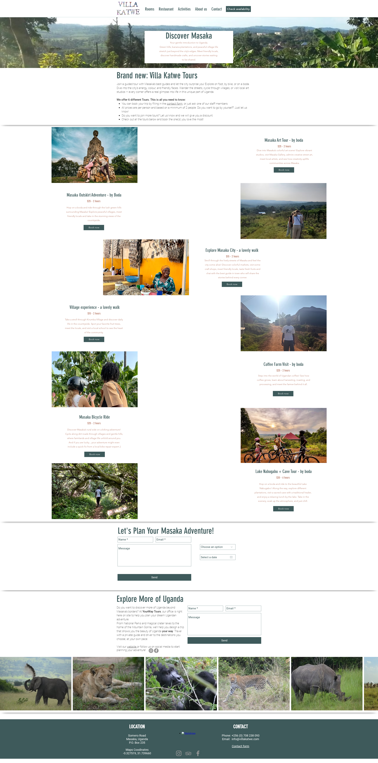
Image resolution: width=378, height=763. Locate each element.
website (132, 646)
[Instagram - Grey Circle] (151, 650)
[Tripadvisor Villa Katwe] (188, 753)
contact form (175, 103)
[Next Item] (373, 684)
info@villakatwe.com (245, 739)
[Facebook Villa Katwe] (198, 753)
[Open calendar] (231, 557)
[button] (94, 155)
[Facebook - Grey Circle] (156, 650)
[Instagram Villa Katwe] (178, 753)
